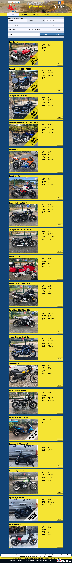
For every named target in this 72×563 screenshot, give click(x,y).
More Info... (60, 63)
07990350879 (61, 7)
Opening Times (36, 14)
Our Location (47, 14)
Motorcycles (24, 14)
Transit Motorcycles (19, 558)
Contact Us (59, 14)
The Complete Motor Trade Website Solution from (28, 560)
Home (13, 14)
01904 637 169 (60, 5)
